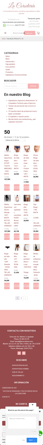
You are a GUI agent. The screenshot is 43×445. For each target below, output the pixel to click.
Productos (9, 72)
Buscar (30, 33)
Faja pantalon (10, 64)
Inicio (4, 38)
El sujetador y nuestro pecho (18, 117)
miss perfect (10, 67)
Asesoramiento (18, 375)
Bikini (7, 59)
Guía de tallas (17, 372)
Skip (23, 440)
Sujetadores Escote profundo (16, 75)
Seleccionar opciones (7, 187)
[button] (40, 411)
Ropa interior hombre (20, 369)
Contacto (6, 397)
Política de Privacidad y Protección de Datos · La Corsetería (20, 392)
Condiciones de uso (9, 388)
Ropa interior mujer (20, 365)
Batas (8, 56)
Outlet (8, 70)
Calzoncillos (10, 62)
